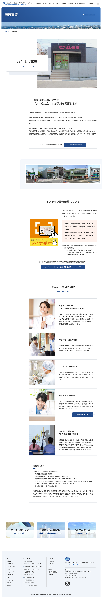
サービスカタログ (29, 575)
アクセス (10, 580)
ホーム (8, 558)
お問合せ (50, 569)
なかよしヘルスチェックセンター (33, 564)
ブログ (50, 566)
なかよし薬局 (28, 561)
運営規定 (50, 575)
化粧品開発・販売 (29, 572)
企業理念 (10, 564)
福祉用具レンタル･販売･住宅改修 (33, 566)
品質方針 (10, 569)
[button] (75, 145)
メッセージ (11, 572)
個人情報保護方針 (53, 572)
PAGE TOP (99, 596)
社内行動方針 (11, 566)
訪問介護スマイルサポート (31, 569)
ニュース (50, 558)
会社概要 (10, 575)
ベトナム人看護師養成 (31, 585)
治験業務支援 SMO (30, 580)
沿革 (9, 577)
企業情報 (9, 561)
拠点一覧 (9, 583)
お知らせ (52, 561)
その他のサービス (29, 577)
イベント (52, 564)
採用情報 (9, 586)
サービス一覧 (26, 558)
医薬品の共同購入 (30, 583)
